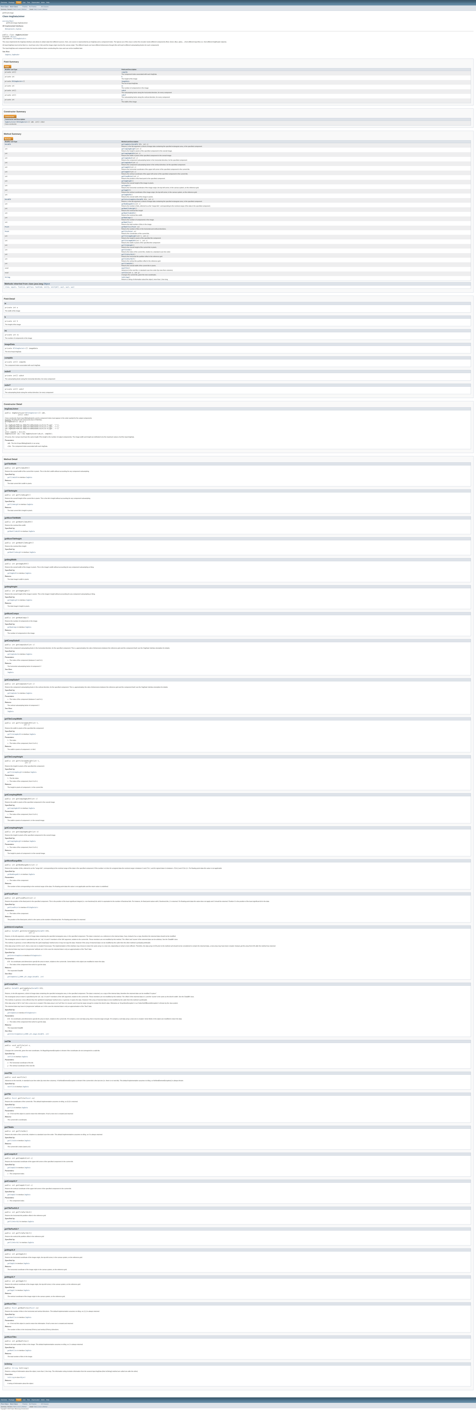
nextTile (124, 268)
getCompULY (125, 172)
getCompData (126, 144)
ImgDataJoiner (10, 122)
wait (62, 287)
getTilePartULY (127, 259)
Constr (19, 9)
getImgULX (125, 185)
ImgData (18, 29)
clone (7, 287)
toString (124, 277)
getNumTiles (126, 222)
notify (46, 287)
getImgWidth (126, 195)
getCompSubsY (126, 163)
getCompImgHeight (128, 149)
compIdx (124, 72)
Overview (4, 2)
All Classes (45, 7)
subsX (123, 90)
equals (13, 287)
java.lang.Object (7, 21)
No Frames (32, 7)
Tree (28, 2)
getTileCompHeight (128, 236)
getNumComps (126, 218)
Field (14, 9)
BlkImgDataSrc (10, 29)
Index (43, 2)
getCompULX (125, 167)
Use (24, 2)
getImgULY (125, 190)
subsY (123, 95)
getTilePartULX (127, 254)
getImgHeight (126, 181)
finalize (21, 287)
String (7, 277)
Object (13, 37)
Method (24, 9)
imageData (125, 81)
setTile (124, 273)
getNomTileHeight (128, 208)
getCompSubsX (126, 158)
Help (47, 2)
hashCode (38, 287)
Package (12, 2)
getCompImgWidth (127, 153)
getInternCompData (128, 199)
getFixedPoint (127, 176)
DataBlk (8, 144)
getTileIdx (125, 250)
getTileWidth (126, 263)
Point (7, 227)
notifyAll (55, 287)
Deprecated (36, 2)
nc (122, 86)
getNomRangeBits (127, 204)
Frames (25, 7)
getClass (30, 287)
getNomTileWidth (127, 213)
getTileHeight (127, 245)
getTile (124, 231)
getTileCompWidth (128, 240)
